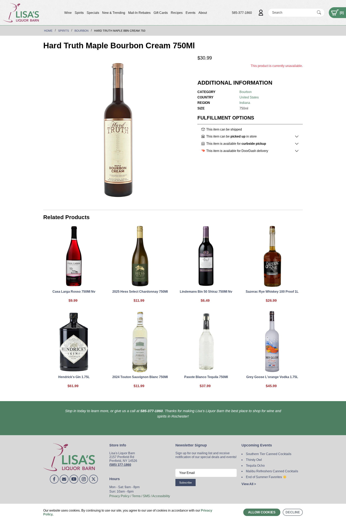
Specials (93, 12)
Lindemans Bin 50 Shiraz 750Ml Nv (206, 291)
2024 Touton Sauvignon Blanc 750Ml (140, 377)
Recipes (177, 12)
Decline (293, 512)
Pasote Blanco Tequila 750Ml (206, 377)
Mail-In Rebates (139, 12)
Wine (68, 12)
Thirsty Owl (254, 459)
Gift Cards (161, 12)
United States (249, 97)
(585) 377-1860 (120, 464)
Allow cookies (262, 512)
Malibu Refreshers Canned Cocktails (272, 471)
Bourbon (245, 92)
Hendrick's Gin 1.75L (74, 377)
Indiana (244, 102)
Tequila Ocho (255, 465)
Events (190, 12)
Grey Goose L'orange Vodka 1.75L (272, 377)
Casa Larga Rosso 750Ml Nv (73, 291)
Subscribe (185, 482)
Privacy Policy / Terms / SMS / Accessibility (139, 496)
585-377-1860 (242, 12)
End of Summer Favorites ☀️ (266, 477)
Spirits (79, 12)
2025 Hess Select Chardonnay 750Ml (140, 291)
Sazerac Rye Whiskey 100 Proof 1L (272, 291)
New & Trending (113, 12)
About (202, 12)
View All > (248, 484)
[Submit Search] (319, 12)
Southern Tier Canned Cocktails (268, 454)
